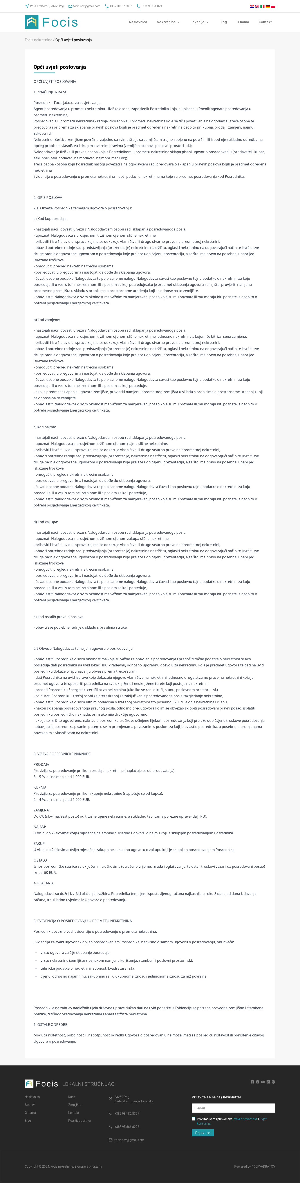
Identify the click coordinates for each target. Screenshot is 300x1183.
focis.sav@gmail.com (84, 6)
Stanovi (30, 1105)
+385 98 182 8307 (118, 6)
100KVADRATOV (263, 1166)
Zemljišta (74, 1105)
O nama (243, 22)
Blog (223, 22)
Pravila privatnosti (245, 1119)
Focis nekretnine (38, 39)
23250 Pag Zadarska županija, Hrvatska (134, 1099)
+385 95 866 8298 (149, 6)
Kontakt (265, 22)
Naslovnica (138, 22)
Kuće (71, 1097)
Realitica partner (79, 1120)
